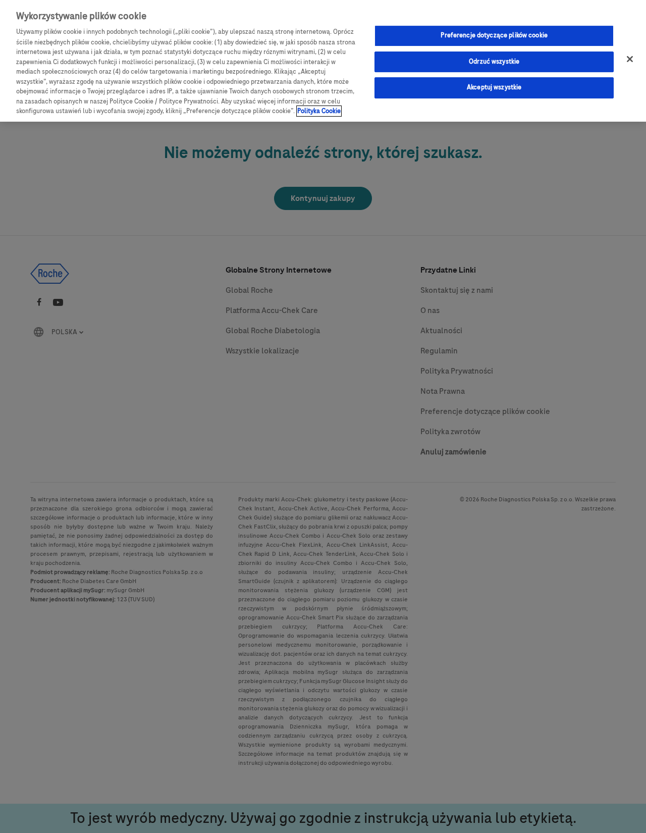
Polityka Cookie (319, 111)
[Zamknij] (630, 59)
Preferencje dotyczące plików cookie (494, 35)
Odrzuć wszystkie (494, 61)
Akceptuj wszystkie (494, 87)
